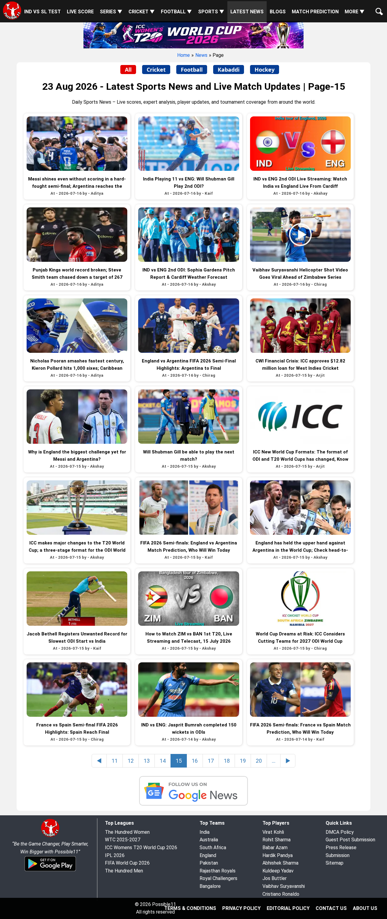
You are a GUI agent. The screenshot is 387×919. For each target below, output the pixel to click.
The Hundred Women (127, 832)
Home (183, 55)
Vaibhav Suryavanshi (283, 886)
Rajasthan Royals (218, 871)
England (208, 855)
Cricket (156, 69)
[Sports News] (193, 792)
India (205, 832)
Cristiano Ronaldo (280, 894)
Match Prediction (315, 12)
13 (147, 761)
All (128, 69)
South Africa (213, 847)
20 (259, 761)
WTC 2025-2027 (122, 840)
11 (115, 761)
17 (211, 761)
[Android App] (50, 870)
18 (227, 761)
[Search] (378, 6)
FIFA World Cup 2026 (127, 863)
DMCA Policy (340, 832)
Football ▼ (176, 12)
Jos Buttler (274, 878)
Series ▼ (111, 12)
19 (243, 761)
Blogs (278, 12)
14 (163, 761)
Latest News (247, 12)
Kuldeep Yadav (278, 871)
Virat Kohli (273, 832)
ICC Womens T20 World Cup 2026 (141, 847)
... (273, 761)
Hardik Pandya (277, 855)
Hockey (265, 69)
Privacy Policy (241, 908)
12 (131, 761)
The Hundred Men (124, 871)
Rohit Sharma (276, 840)
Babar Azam (275, 847)
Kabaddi (228, 69)
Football (192, 69)
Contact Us (331, 908)
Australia (209, 840)
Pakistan (209, 863)
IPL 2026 (115, 855)
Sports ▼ (211, 12)
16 (195, 761)
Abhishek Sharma (280, 863)
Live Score (80, 12)
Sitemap (334, 863)
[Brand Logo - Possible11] (50, 836)
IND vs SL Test (42, 12)
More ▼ (355, 12)
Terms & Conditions (190, 908)
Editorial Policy (288, 908)
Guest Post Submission (350, 840)
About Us (365, 908)
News (201, 55)
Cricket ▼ (141, 12)
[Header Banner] (193, 34)
